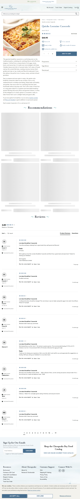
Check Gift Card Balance (10, 475)
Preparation (45, 61)
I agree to (14, 454)
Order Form (6, 479)
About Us (24, 470)
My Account (6, 470)
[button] (2, 7)
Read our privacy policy (34, 490)
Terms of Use (43, 477)
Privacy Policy (44, 475)
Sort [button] (3, 233)
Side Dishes (61, 19)
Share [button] (38, 264)
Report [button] (35, 264)
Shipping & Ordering (45, 472)
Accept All (15, 496)
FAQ (41, 470)
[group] (10, 225)
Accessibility (43, 479)
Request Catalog (8, 477)
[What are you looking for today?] (76, 13)
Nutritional (45, 70)
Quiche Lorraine (33, 98)
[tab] (65, 233)
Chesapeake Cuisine (51, 19)
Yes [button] (32, 264)
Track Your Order (7, 481)
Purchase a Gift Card (9, 472)
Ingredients (45, 66)
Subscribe (29, 450)
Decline (40, 496)
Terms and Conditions (17, 454)
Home (43, 19)
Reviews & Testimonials (28, 472)
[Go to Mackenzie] (32, 2)
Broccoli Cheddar (10, 100)
